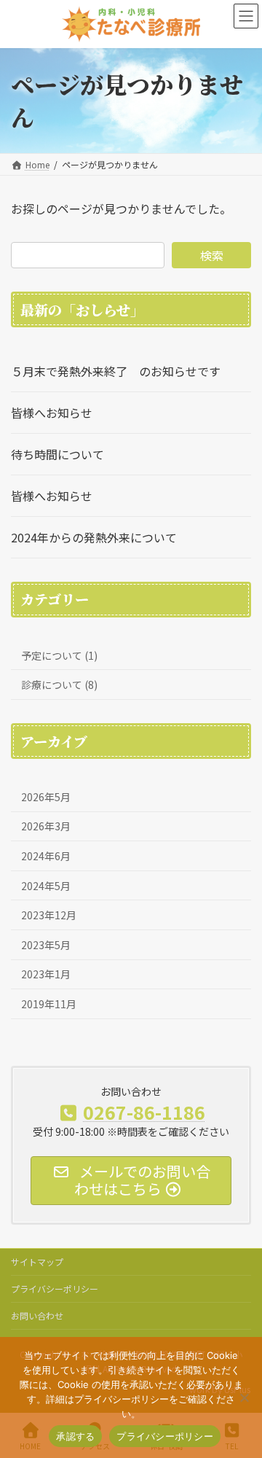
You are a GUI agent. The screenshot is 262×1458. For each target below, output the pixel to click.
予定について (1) (59, 655)
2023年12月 (48, 915)
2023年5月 (46, 944)
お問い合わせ (37, 1315)
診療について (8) (59, 684)
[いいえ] (244, 1397)
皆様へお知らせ (51, 412)
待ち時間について (57, 454)
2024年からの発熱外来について (94, 537)
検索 (211, 255)
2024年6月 (46, 856)
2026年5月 (46, 797)
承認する (75, 1436)
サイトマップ (37, 1261)
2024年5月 (46, 885)
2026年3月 (46, 826)
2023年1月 (46, 974)
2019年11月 (48, 1004)
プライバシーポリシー (54, 1288)
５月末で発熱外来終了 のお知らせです (116, 371)
